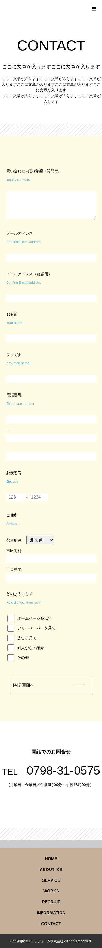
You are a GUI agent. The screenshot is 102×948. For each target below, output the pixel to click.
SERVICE (51, 880)
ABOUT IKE (51, 869)
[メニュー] (94, 8)
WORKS (51, 891)
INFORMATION (51, 913)
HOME (51, 859)
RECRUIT (51, 902)
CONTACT (51, 924)
